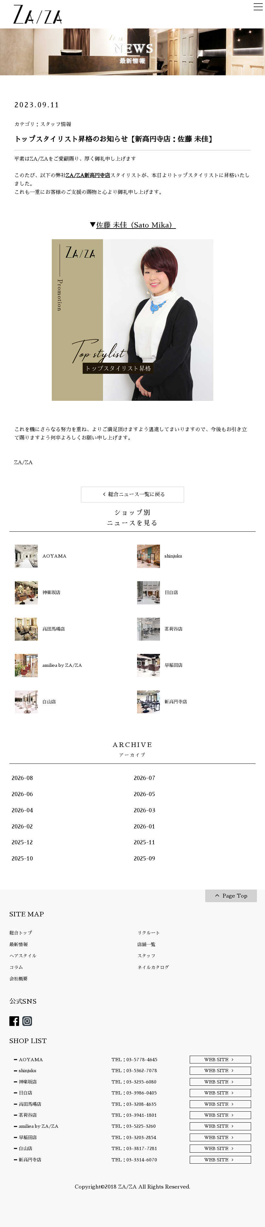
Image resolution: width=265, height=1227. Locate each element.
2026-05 (144, 794)
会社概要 (18, 978)
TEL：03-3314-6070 (134, 1160)
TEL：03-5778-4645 (134, 1059)
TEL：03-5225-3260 (133, 1126)
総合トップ (20, 933)
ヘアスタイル (23, 956)
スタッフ (146, 956)
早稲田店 (28, 1137)
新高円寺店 (30, 1160)
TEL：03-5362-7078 (134, 1070)
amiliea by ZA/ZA (38, 1126)
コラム (16, 967)
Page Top (235, 896)
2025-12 (22, 842)
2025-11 (144, 842)
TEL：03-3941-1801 (134, 1115)
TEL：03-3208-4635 (133, 1104)
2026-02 (22, 826)
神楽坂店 (28, 1082)
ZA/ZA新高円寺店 (88, 175)
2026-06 (22, 794)
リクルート (148, 933)
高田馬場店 (30, 1104)
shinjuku (27, 1070)
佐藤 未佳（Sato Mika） (136, 225)
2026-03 (144, 810)
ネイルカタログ (153, 967)
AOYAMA (31, 1059)
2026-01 (144, 826)
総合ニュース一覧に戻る (136, 494)
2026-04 (22, 810)
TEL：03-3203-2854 (133, 1137)
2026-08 (22, 778)
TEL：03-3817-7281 (134, 1148)
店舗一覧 (146, 944)
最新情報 (18, 944)
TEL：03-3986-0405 (134, 1093)
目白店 (25, 1093)
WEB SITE (216, 1059)
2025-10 (22, 858)
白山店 (25, 1148)
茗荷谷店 (28, 1115)
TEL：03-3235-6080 (133, 1082)
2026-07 (144, 778)
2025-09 (144, 858)
